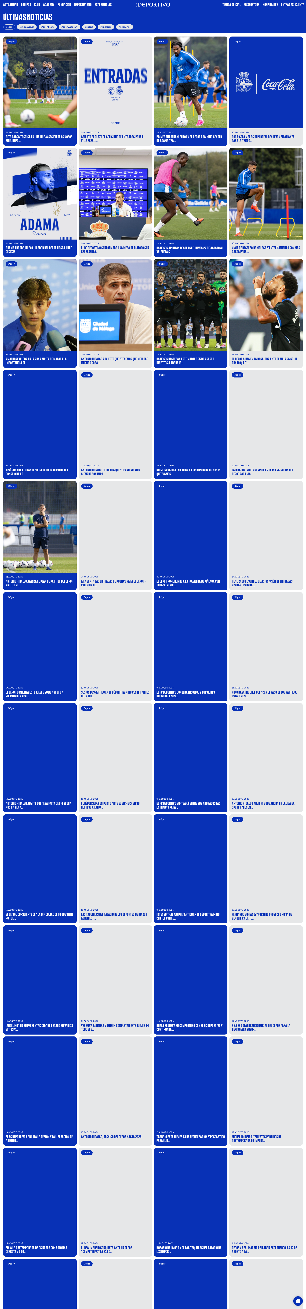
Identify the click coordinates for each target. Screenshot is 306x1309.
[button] (298, 1301)
